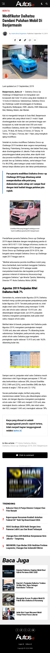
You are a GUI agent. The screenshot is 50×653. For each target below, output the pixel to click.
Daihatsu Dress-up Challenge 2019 (17, 446)
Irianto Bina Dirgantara (18, 33)
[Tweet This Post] (20, 40)
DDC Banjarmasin (40, 446)
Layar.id (21, 644)
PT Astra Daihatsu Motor (25, 443)
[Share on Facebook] (15, 40)
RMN (31, 648)
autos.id (17, 430)
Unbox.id (28, 644)
